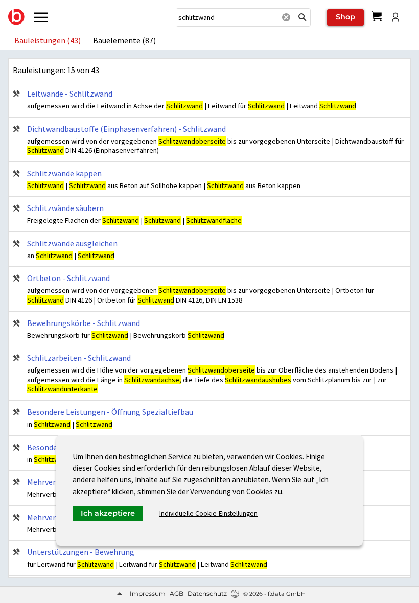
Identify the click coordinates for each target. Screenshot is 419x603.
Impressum (148, 593)
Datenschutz (207, 593)
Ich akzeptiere (108, 513)
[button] (302, 17)
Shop (345, 16)
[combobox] (226, 17)
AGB (176, 593)
